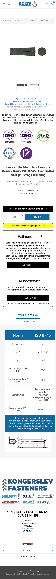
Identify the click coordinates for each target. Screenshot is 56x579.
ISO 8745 (42, 409)
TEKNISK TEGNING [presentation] (28, 315)
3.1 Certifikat (26, 117)
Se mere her (28, 265)
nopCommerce (33, 571)
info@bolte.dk (28, 528)
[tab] (28, 315)
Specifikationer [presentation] (28, 322)
